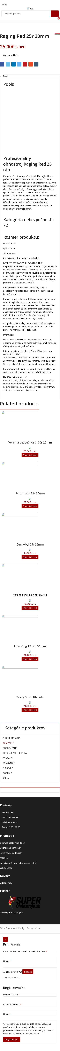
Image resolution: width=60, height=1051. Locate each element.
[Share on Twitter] (8, 64)
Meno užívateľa (11, 994)
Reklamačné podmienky (11, 853)
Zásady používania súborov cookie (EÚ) (18, 863)
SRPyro (6, 778)
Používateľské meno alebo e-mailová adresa (25, 951)
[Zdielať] (44, 3)
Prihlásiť (28, 971)
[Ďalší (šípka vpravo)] (55, 525)
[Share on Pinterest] (25, 64)
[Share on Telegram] (19, 64)
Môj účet (4, 857)
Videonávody (6, 882)
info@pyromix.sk (10, 822)
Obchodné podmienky (10, 847)
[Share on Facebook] (2, 64)
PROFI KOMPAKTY (11, 738)
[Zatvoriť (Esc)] (50, 3)
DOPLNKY (7, 773)
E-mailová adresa (12, 1004)
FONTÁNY (7, 758)
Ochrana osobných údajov (12, 842)
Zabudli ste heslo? (11, 977)
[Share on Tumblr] (36, 64)
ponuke (41, 380)
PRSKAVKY (8, 768)
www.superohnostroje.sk (11, 912)
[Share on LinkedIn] (13, 64)
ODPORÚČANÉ (10, 748)
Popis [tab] (5, 76)
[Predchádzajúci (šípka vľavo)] (5, 525)
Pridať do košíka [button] (30, 455)
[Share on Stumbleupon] (30, 64)
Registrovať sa (11, 1039)
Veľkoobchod (6, 867)
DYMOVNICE (9, 763)
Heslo (6, 961)
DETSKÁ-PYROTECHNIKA (15, 753)
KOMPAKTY (8, 743)
